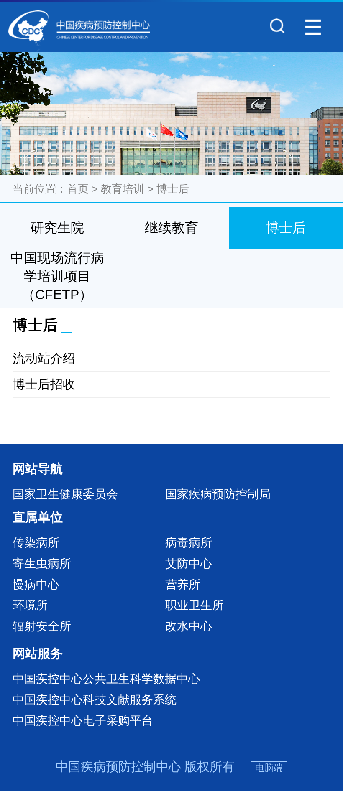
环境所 (30, 605)
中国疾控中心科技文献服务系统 (95, 699)
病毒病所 (188, 542)
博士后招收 (44, 384)
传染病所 (36, 542)
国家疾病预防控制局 (218, 494)
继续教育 (171, 227)
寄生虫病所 (42, 563)
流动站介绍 (44, 358)
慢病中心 (36, 584)
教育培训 (122, 189)
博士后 (172, 189)
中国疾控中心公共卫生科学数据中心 (106, 678)
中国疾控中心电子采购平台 (83, 720)
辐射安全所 (42, 626)
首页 (78, 189)
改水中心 (188, 626)
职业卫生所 (194, 605)
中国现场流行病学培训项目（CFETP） (57, 276)
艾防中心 (188, 563)
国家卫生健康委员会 (65, 494)
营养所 (182, 584)
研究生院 (57, 227)
